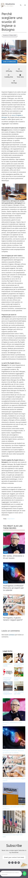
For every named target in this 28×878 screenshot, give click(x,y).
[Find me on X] (12, 862)
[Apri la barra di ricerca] (21, 5)
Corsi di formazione (9, 61)
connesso (12, 634)
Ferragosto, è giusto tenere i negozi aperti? (13, 619)
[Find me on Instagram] (15, 862)
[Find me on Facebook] (9, 862)
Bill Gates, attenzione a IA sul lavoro (13, 557)
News (5, 552)
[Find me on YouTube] (19, 862)
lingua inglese (10, 518)
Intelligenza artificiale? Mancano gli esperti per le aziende (13, 588)
